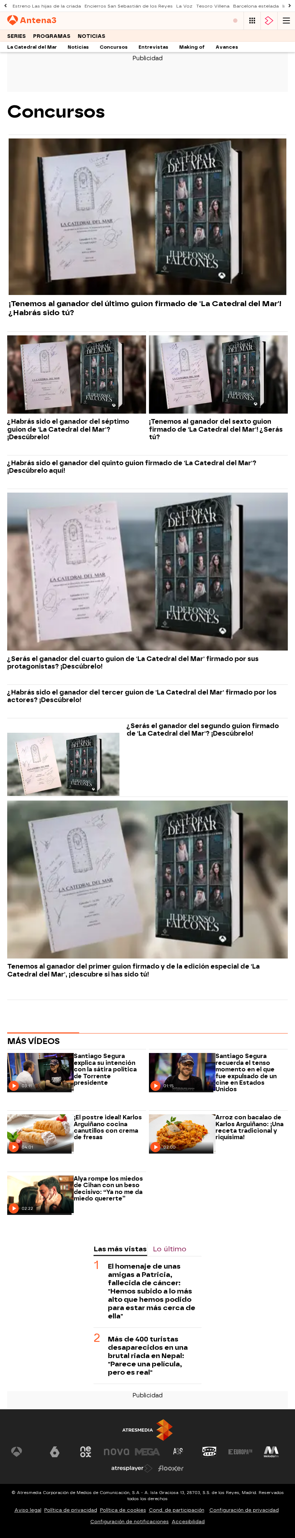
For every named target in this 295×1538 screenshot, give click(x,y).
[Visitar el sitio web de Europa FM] (240, 1451)
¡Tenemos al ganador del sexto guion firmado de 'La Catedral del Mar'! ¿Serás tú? (216, 429)
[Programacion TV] (252, 21)
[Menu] (286, 21)
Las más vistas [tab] (120, 1249)
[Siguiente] (289, 6)
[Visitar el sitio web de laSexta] (54, 1451)
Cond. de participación (176, 1510)
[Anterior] (5, 6)
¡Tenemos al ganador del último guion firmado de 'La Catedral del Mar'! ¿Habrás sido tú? (145, 308)
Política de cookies (123, 1510)
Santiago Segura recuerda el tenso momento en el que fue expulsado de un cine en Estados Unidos (246, 1073)
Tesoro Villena (213, 6)
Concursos (114, 47)
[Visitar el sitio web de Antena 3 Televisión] (23, 1451)
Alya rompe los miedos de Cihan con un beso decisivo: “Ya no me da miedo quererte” (108, 1189)
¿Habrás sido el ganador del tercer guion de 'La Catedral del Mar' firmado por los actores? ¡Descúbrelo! (142, 696)
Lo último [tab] (169, 1249)
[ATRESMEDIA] (147, 1430)
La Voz (184, 6)
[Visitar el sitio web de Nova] (116, 1451)
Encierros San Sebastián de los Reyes (129, 6)
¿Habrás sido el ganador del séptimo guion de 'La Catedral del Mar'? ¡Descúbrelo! (68, 429)
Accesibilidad (188, 1521)
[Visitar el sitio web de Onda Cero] (209, 1451)
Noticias (91, 36)
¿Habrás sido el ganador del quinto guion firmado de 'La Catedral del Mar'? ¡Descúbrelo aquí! (132, 466)
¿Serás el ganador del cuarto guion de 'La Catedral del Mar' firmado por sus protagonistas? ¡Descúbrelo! (133, 662)
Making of (192, 47)
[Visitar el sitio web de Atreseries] (178, 1451)
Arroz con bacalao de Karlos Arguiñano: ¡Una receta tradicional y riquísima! (249, 1127)
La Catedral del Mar (32, 47)
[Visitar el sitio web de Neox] (85, 1451)
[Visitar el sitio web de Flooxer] (170, 1468)
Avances (226, 47)
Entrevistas (153, 47)
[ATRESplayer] (269, 21)
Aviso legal (27, 1510)
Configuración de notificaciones (129, 1521)
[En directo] (235, 21)
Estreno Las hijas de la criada (47, 6)
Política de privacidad (70, 1510)
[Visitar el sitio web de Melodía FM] (271, 1451)
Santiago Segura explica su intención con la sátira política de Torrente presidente (105, 1069)
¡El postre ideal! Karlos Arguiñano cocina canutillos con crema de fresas (108, 1127)
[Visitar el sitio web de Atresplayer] (132, 1468)
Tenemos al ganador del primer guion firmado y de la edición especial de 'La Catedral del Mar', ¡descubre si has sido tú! (133, 970)
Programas (52, 36)
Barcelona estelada (256, 6)
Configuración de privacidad (244, 1510)
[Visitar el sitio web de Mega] (147, 1451)
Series (16, 36)
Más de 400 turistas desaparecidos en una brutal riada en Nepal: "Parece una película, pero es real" (148, 1355)
